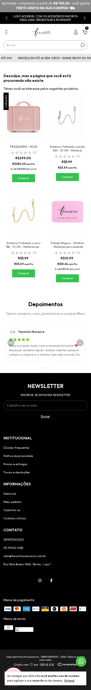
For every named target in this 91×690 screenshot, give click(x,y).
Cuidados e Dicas (15, 518)
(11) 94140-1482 (13, 548)
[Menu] (7, 32)
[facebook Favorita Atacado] (51, 580)
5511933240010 (14, 539)
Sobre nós (10, 493)
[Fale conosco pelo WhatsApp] (81, 661)
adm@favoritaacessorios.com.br (25, 556)
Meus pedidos (12, 502)
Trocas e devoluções (17, 472)
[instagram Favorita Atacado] (40, 580)
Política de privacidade (18, 456)
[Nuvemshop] (60, 665)
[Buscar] (82, 45)
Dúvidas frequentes (16, 447)
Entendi (69, 680)
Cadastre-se (12, 510)
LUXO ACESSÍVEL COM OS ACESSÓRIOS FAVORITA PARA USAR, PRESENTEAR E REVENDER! (45, 18)
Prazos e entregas (16, 464)
